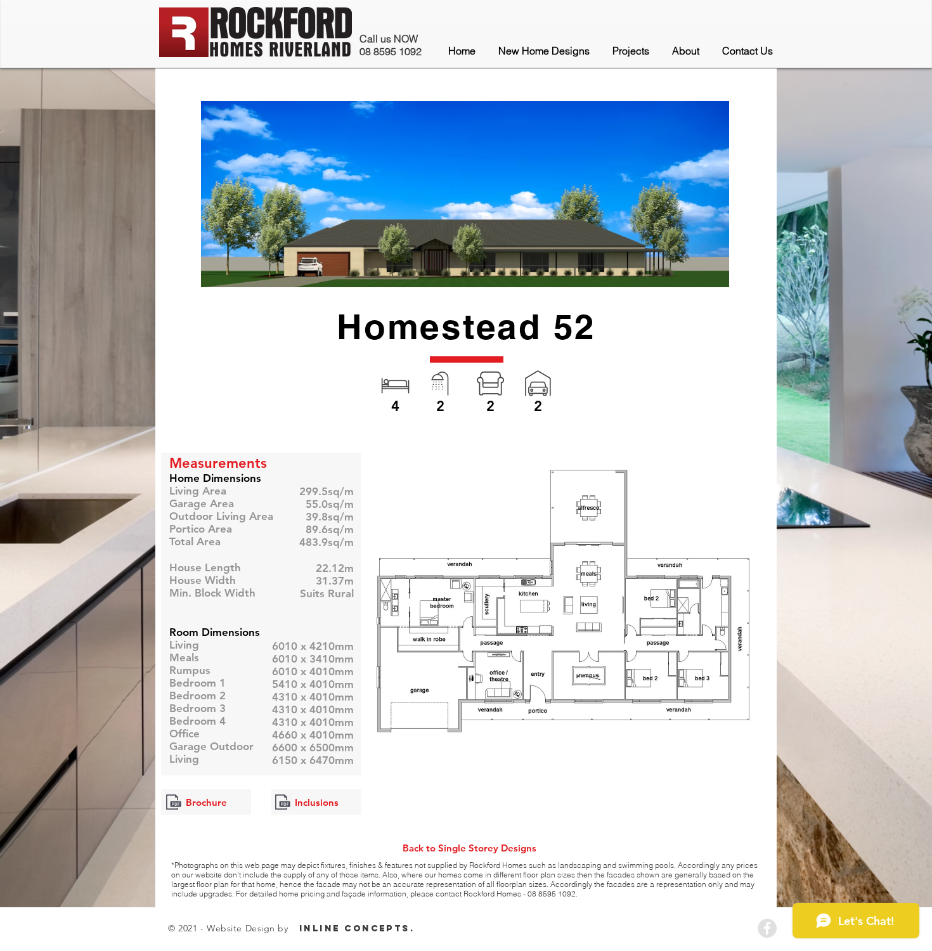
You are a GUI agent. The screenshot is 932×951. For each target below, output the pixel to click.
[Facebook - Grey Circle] (767, 928)
